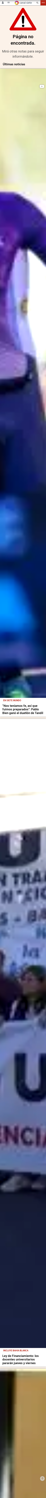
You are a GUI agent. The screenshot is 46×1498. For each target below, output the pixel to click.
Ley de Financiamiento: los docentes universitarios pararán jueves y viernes (20, 1359)
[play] (42, 86)
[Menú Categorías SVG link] (8, 2)
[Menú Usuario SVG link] (2, 2)
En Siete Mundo (12, 700)
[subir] (42, 1478)
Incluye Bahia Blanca (15, 1350)
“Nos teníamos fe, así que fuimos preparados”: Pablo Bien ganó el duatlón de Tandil (22, 709)
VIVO (43, 3)
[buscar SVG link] (37, 3)
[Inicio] (22, 2)
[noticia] (23, 383)
